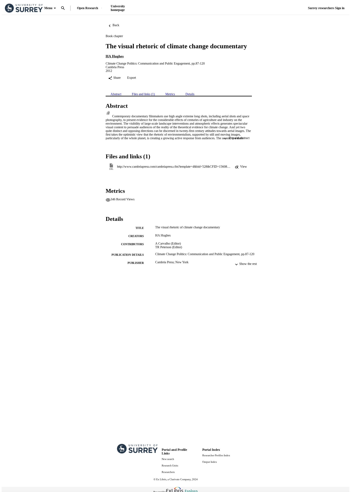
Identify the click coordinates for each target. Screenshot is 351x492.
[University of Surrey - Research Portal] (24, 8)
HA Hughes (115, 56)
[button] (241, 166)
